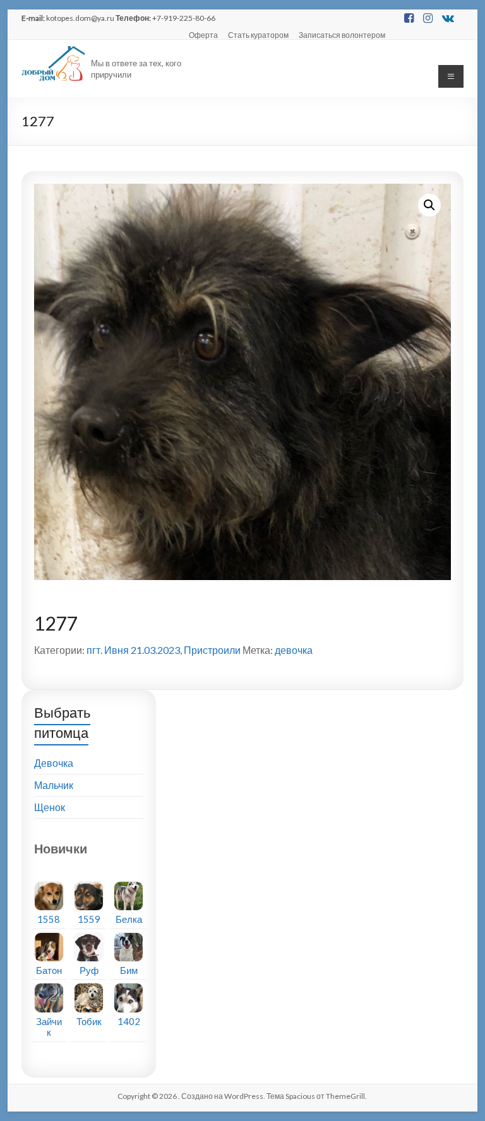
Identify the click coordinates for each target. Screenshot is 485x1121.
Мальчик (53, 785)
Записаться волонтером (342, 34)
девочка (294, 650)
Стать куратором (258, 34)
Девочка (53, 763)
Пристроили (212, 650)
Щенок (49, 807)
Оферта (203, 34)
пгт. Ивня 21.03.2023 (133, 650)
